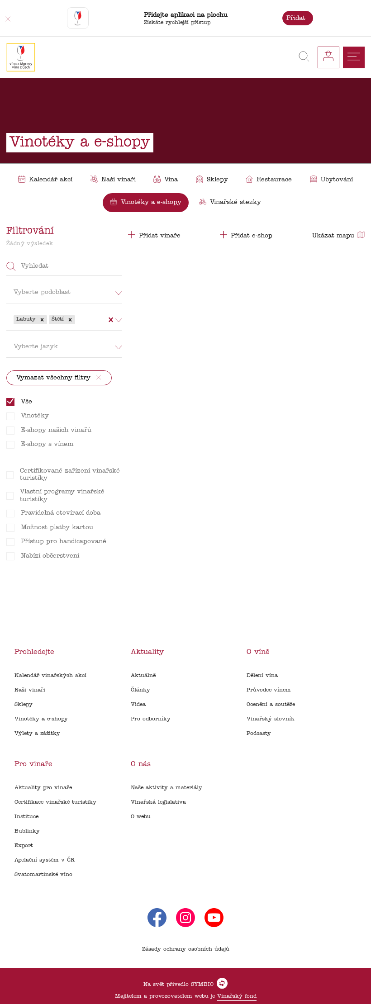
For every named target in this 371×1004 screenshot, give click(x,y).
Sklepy (23, 704)
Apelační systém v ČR (44, 860)
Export (23, 845)
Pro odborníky (151, 719)
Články (140, 690)
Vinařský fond (237, 996)
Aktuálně (143, 675)
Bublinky (27, 831)
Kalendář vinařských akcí (50, 675)
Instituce (26, 816)
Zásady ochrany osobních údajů (185, 949)
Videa (138, 704)
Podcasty (259, 733)
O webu (141, 816)
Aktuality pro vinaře (43, 788)
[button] (42, 319)
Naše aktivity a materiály (166, 788)
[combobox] (78, 319)
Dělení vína (262, 675)
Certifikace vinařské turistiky (55, 802)
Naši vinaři (29, 690)
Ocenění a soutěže (271, 704)
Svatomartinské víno (43, 874)
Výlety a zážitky (37, 733)
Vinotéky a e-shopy (41, 719)
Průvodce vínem (269, 690)
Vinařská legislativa (158, 802)
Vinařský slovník (271, 719)
